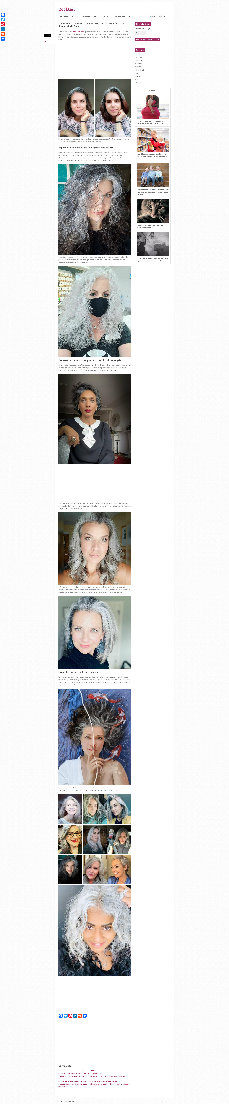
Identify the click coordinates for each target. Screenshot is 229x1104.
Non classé (120, 17)
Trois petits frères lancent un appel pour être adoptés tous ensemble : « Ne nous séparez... (152, 192)
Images (96, 17)
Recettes (142, 17)
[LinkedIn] (2, 29)
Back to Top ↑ (167, 1101)
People (132, 17)
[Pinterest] (2, 24)
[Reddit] (2, 33)
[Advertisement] (94, 60)
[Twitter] (2, 19)
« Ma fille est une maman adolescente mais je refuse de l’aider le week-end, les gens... (152, 156)
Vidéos (162, 17)
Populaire (152, 90)
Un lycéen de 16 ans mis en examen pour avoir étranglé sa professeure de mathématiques (89, 1081)
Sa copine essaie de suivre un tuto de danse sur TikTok (77, 1071)
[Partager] (2, 38)
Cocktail (66, 9)
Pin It (45, 41)
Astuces (75, 17)
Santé (152, 17)
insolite (107, 17)
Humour (86, 17)
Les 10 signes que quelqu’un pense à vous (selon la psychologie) (80, 1073)
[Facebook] (2, 14)
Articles (64, 17)
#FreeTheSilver (78, 32)
